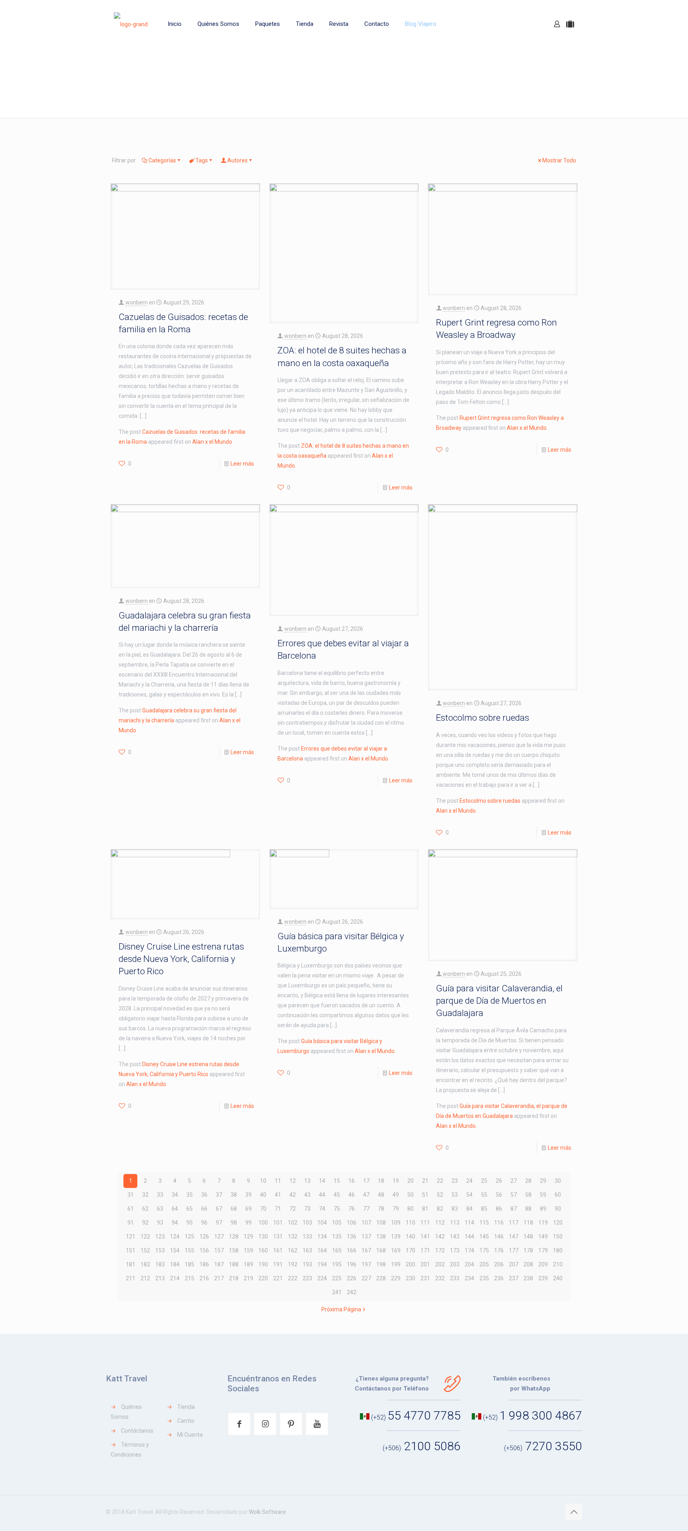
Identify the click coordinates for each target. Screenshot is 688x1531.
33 (160, 1195)
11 (278, 1181)
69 (248, 1208)
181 (130, 1264)
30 (558, 1181)
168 (381, 1250)
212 (145, 1278)
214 (175, 1278)
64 (175, 1208)
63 (160, 1208)
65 (189, 1208)
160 (263, 1250)
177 (513, 1250)
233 (454, 1278)
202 (440, 1264)
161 (278, 1250)
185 (189, 1264)
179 (543, 1250)
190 (263, 1264)
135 (337, 1236)
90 (558, 1208)
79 (396, 1208)
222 (292, 1278)
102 (292, 1222)
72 (292, 1208)
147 (513, 1236)
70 (263, 1208)
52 (440, 1195)
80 (410, 1208)
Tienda (186, 1407)
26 (499, 1181)
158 (233, 1250)
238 (528, 1278)
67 (219, 1208)
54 (469, 1195)
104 (322, 1222)
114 (469, 1222)
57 (513, 1195)
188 (233, 1264)
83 (455, 1208)
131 (278, 1236)
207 (513, 1264)
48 (381, 1195)
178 (528, 1250)
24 (469, 1181)
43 (307, 1195)
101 (278, 1222)
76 (351, 1208)
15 (337, 1181)
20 (410, 1181)
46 (351, 1195)
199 (396, 1264)
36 (204, 1195)
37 (219, 1195)
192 (292, 1264)
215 (189, 1278)
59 (543, 1195)
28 (528, 1181)
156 (204, 1250)
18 (381, 1181)
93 (160, 1222)
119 (543, 1222)
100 (263, 1222)
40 (263, 1195)
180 (558, 1250)
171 (425, 1250)
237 (513, 1278)
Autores (237, 160)
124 (175, 1236)
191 (278, 1264)
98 (234, 1222)
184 (175, 1264)
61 (130, 1208)
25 (484, 1181)
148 (528, 1236)
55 (484, 1195)
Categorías (162, 160)
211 (130, 1278)
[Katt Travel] (131, 24)
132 (292, 1236)
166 (351, 1250)
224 (322, 1278)
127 (219, 1236)
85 (484, 1208)
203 (454, 1264)
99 (248, 1222)
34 (175, 1195)
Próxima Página (341, 1309)
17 (366, 1181)
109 (396, 1222)
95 (189, 1222)
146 (499, 1236)
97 (219, 1222)
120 (558, 1222)
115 (484, 1222)
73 (307, 1208)
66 (204, 1208)
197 (366, 1264)
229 (396, 1278)
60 (558, 1195)
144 (469, 1236)
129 (248, 1236)
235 (484, 1278)
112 (440, 1222)
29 (543, 1181)
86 (499, 1208)
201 (425, 1264)
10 (263, 1181)
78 (381, 1208)
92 (145, 1222)
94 (175, 1222)
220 (263, 1278)
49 (396, 1195)
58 (528, 1195)
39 (248, 1195)
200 (410, 1264)
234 (469, 1278)
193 (307, 1264)
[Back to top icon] (573, 1512)
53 (455, 1195)
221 (278, 1278)
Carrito (185, 1421)
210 (558, 1264)
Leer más (242, 463)
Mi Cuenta (190, 1435)
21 (425, 1181)
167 (366, 1250)
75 (337, 1208)
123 (160, 1236)
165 (337, 1250)
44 (322, 1195)
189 (248, 1264)
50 (410, 1195)
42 (292, 1195)
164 (322, 1250)
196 (351, 1264)
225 (337, 1278)
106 (351, 1222)
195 (337, 1264)
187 (219, 1264)
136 (351, 1236)
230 (410, 1278)
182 (145, 1264)
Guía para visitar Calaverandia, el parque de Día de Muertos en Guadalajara (499, 1000)
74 (322, 1208)
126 (204, 1236)
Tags (201, 160)
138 (381, 1236)
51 (425, 1195)
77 (366, 1208)
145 (484, 1236)
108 (381, 1222)
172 (440, 1250)
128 (233, 1236)
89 (543, 1208)
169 (396, 1250)
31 (130, 1195)
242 (351, 1292)
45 (337, 1195)
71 (278, 1208)
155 (189, 1250)
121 (130, 1236)
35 (189, 1195)
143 (454, 1236)
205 (484, 1264)
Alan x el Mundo (212, 442)
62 (145, 1208)
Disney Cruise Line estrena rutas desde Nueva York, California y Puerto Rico (181, 959)
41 (278, 1195)
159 (248, 1250)
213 (160, 1278)
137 (366, 1236)
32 (145, 1195)
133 (307, 1236)
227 (366, 1278)
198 (381, 1264)
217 (219, 1278)
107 (366, 1222)
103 (307, 1222)
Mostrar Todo (559, 160)
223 (307, 1278)
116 (499, 1222)
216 (204, 1278)
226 (351, 1278)
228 (381, 1278)
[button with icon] (239, 1424)
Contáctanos (137, 1431)
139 (396, 1236)
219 (248, 1278)
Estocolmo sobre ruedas (482, 717)
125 (189, 1236)
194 (322, 1264)
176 (499, 1250)
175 (484, 1250)
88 (528, 1208)
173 (454, 1250)
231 (425, 1278)
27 (513, 1181)
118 (528, 1222)
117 (513, 1222)
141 (425, 1236)
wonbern (136, 302)
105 (337, 1222)
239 (543, 1278)
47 (366, 1195)
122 (145, 1236)
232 (440, 1278)
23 (455, 1181)
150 (558, 1236)
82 (440, 1208)
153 (160, 1250)
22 (440, 1181)
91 (130, 1222)
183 (160, 1264)
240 (558, 1278)
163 (307, 1250)
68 (234, 1208)
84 (469, 1208)
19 (396, 1181)
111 (425, 1222)
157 (219, 1250)
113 (454, 1222)
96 (204, 1222)
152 (145, 1250)
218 (233, 1278)
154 (175, 1250)
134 (322, 1236)
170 (410, 1250)
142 (440, 1236)
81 (425, 1208)
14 (322, 1181)
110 (410, 1222)
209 (543, 1264)
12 (292, 1181)
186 (204, 1264)
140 (410, 1236)
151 (130, 1250)
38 (234, 1195)
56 (499, 1195)
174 (469, 1250)
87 (513, 1208)
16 (351, 1181)
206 (499, 1264)
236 (499, 1278)
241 (337, 1292)
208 (528, 1264)
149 (543, 1236)
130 (263, 1236)
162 (292, 1250)
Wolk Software (267, 1512)
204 (469, 1264)
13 (307, 1181)
